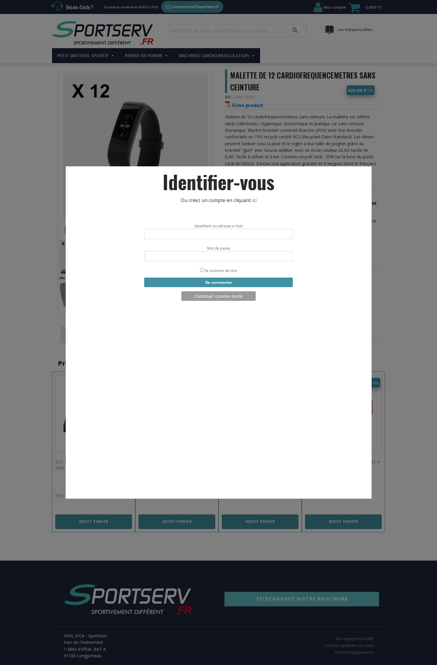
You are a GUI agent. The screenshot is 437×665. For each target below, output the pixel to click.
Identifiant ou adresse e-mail (218, 226)
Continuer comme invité (218, 296)
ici (254, 200)
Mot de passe (218, 248)
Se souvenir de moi (220, 270)
